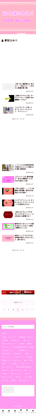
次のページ (18, 302)
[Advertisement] (18, 62)
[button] (32, 327)
